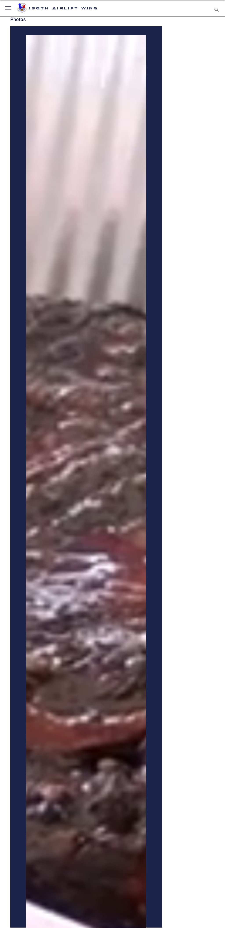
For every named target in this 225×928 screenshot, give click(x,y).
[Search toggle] (217, 8)
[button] (7, 8)
